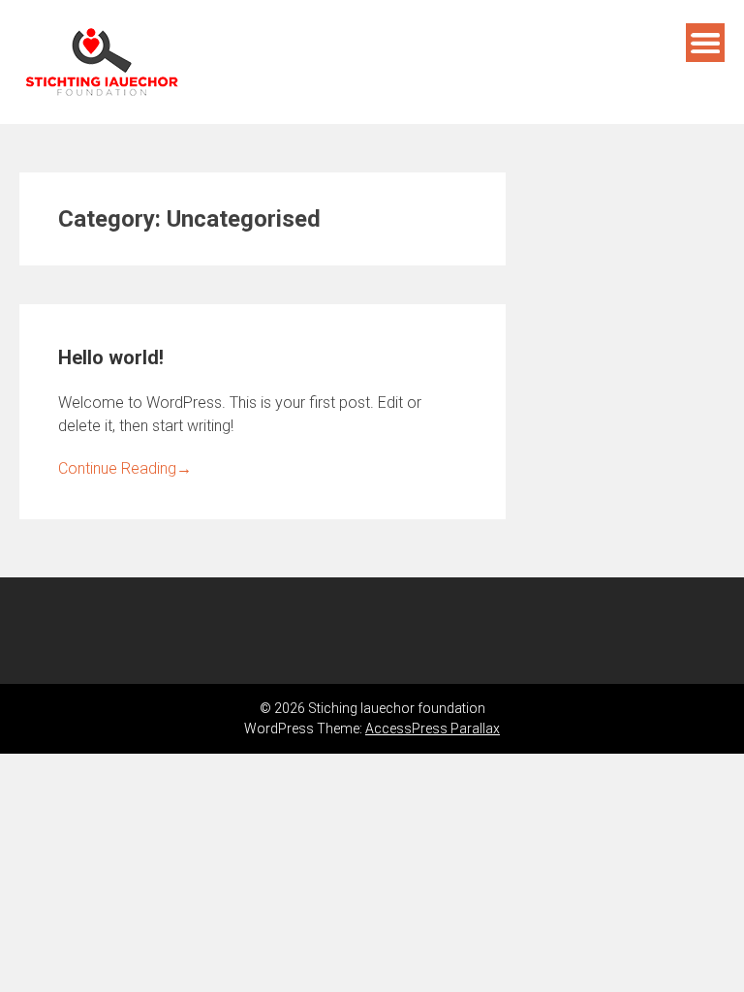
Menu (705, 42)
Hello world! (111, 357)
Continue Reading (125, 468)
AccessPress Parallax (432, 728)
